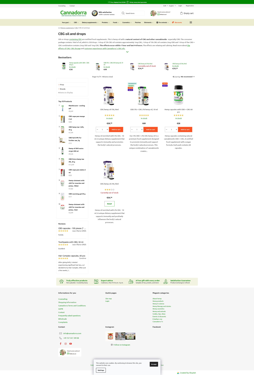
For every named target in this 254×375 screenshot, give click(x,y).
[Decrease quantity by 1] (97, 129)
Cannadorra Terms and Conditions (72, 305)
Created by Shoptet (188, 373)
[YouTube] (70, 343)
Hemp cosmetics (158, 309)
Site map (108, 298)
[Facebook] (60, 343)
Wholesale (62, 319)
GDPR (60, 309)
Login (107, 301)
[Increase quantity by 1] (107, 129)
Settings (101, 370)
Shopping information (67, 302)
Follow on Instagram (122, 345)
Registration (190, 5)
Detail (109, 204)
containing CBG (75, 39)
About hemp (157, 298)
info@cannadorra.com (72, 333)
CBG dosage (76, 48)
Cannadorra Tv (158, 321)
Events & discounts (159, 316)
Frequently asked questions (69, 315)
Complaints (63, 322)
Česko (92, 365)
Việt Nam (161, 365)
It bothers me (157, 319)
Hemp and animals (159, 311)
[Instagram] (65, 343)
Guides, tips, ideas (159, 314)
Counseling (61, 6)
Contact (72, 6)
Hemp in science (158, 304)
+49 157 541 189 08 (71, 338)
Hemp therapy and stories (162, 306)
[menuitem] (66, 22)
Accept (154, 364)
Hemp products (158, 301)
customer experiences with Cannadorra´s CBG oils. (104, 48)
